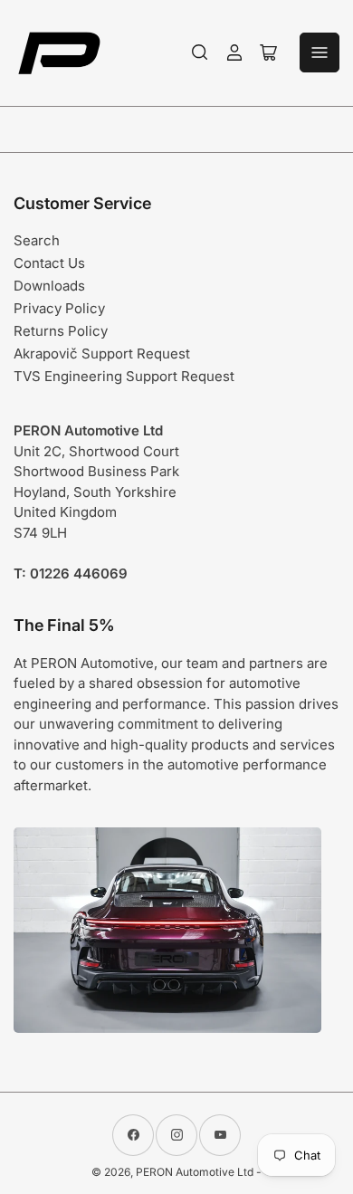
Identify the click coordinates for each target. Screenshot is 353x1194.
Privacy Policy (59, 308)
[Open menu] (319, 52)
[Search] (200, 52)
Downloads (49, 285)
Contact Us (49, 263)
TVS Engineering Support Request (124, 376)
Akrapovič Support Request (102, 353)
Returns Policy (61, 330)
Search (37, 240)
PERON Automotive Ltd (194, 1172)
